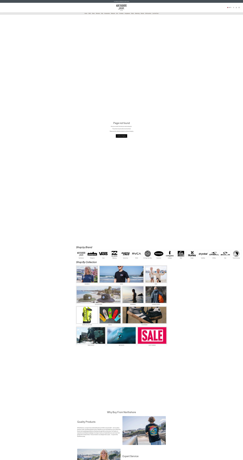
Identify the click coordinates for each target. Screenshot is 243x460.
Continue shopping (121, 135)
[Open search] (233, 7)
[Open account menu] (236, 7)
